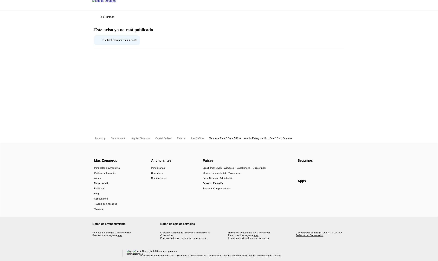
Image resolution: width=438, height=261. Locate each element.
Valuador (99, 209)
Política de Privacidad (235, 255)
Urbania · (214, 178)
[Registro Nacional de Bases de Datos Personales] (130, 254)
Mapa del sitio (101, 183)
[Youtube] (311, 169)
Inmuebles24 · (220, 173)
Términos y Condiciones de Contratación (199, 255)
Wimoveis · (230, 167)
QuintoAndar (259, 167)
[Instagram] (306, 169)
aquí (120, 235)
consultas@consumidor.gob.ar (252, 238)
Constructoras (158, 178)
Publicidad (99, 188)
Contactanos (101, 198)
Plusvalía (218, 183)
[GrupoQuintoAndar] (105, 254)
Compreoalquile (221, 188)
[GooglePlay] (331, 191)
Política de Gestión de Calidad (264, 255)
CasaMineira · (245, 167)
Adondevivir (226, 178)
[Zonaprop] (105, 154)
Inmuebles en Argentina (107, 167)
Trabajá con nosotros (105, 203)
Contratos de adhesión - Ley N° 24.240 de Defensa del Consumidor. (319, 234)
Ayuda (97, 178)
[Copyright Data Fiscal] (136, 254)
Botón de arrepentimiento (109, 223)
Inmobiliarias (158, 167)
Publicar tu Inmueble (105, 173)
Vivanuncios (234, 173)
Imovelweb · (217, 167)
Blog (96, 193)
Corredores (157, 173)
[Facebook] (300, 169)
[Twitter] (317, 169)
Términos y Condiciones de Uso (157, 255)
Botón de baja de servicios (177, 223)
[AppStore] (308, 191)
